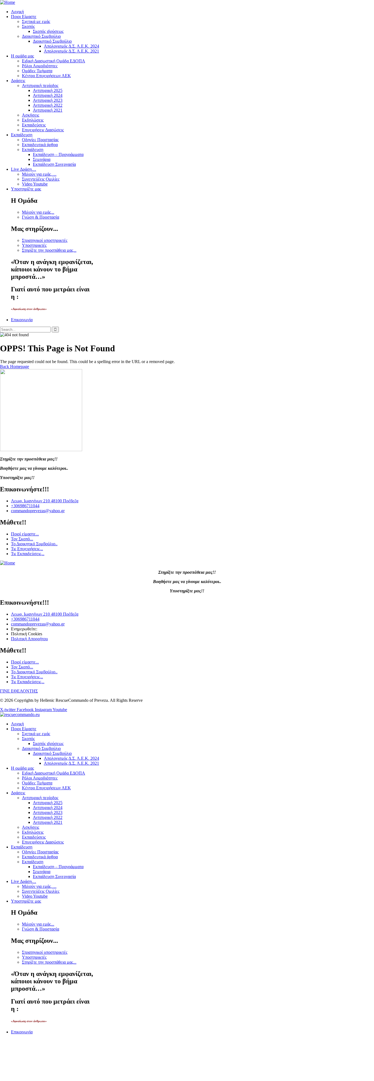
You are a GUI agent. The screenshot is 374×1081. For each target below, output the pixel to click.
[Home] (7, 2)
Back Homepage (14, 366)
